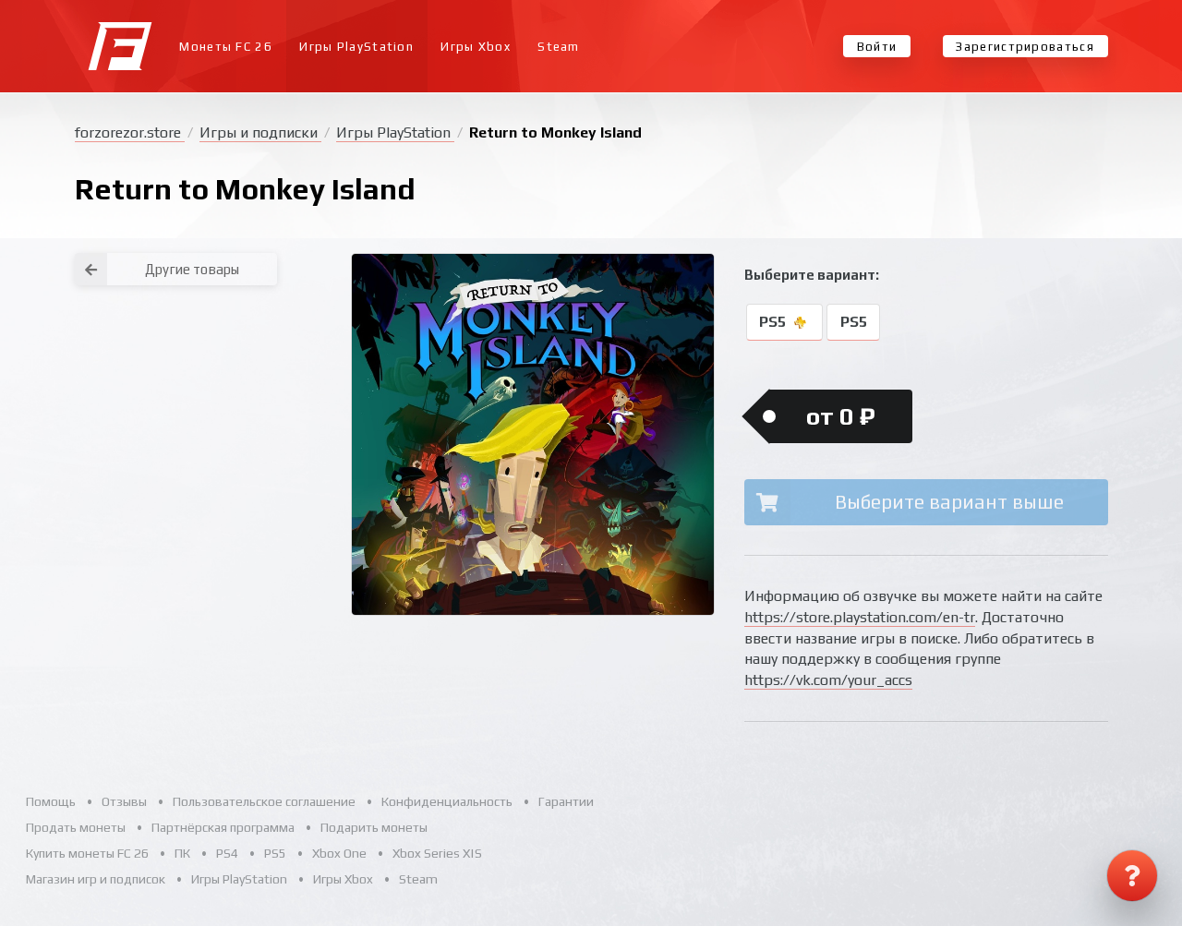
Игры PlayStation (356, 47)
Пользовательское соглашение (264, 801)
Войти (877, 47)
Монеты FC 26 (225, 47)
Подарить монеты (374, 827)
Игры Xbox (475, 47)
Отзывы (124, 801)
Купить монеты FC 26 (87, 853)
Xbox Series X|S (437, 853)
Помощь (51, 801)
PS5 (774, 322)
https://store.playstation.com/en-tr (859, 617)
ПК (182, 853)
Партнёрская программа (223, 827)
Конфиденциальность (447, 801)
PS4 (227, 853)
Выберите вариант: (811, 275)
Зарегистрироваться (1024, 47)
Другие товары (192, 269)
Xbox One (339, 853)
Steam (558, 47)
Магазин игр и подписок (95, 879)
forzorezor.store (130, 132)
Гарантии (566, 801)
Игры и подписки (260, 132)
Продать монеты (76, 827)
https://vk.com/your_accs (828, 680)
